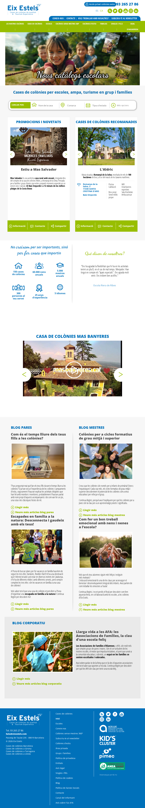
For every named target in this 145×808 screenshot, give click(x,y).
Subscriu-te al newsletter (124, 18)
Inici (58, 718)
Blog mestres (91, 427)
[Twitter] (115, 12)
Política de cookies (64, 778)
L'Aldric (106, 169)
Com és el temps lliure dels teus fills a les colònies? (38, 436)
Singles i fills (117, 23)
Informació (19, 226)
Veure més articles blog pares (34, 512)
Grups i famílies (63, 753)
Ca (101, 10)
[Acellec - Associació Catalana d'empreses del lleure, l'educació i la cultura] (112, 731)
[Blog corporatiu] (42, 671)
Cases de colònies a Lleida (18, 753)
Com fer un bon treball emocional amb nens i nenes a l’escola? (103, 523)
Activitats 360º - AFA (72, 74)
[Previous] (11, 154)
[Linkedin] (136, 12)
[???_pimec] (107, 758)
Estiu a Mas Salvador (38, 169)
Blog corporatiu (28, 623)
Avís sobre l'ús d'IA (64, 802)
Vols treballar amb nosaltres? (93, 18)
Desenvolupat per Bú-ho (108, 775)
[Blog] (110, 12)
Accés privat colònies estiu (102, 4)
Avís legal (60, 768)
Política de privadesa (65, 758)
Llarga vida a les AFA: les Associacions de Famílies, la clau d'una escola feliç (104, 635)
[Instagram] (131, 12)
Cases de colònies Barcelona (19, 746)
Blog (58, 783)
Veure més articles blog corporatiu (39, 683)
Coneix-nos (58, 18)
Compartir (60, 226)
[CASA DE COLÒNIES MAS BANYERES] (72, 368)
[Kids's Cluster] (108, 744)
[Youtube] (125, 12)
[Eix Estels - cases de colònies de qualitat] (24, 14)
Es (97, 10)
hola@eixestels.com (16, 734)
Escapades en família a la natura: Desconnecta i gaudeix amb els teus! (37, 520)
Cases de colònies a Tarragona (20, 751)
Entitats (59, 763)
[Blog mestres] (106, 478)
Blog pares (21, 427)
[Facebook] (120, 12)
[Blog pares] (38, 478)
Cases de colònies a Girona (18, 748)
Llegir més (22, 507)
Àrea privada (62, 748)
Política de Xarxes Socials (67, 788)
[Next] (66, 154)
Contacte (70, 18)
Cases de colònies (34, 23)
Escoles (49, 23)
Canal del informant (65, 797)
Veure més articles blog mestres (104, 515)
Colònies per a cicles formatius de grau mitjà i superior (105, 436)
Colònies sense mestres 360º (67, 23)
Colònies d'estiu (89, 23)
